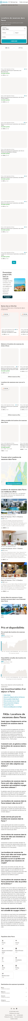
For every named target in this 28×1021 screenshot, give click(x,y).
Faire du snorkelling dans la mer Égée (13, 706)
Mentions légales (8, 1015)
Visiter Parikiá (7, 695)
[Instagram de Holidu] (11, 1008)
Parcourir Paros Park (9, 705)
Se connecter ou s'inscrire (7, 297)
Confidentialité (20, 1015)
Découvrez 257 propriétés (14, 483)
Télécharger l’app (14, 2)
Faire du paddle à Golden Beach (11, 699)
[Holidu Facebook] (16, 1008)
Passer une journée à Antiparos (11, 703)
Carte (8, 47)
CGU (14, 1015)
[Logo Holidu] (4, 2)
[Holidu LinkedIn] (14, 1008)
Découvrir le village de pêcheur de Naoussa (14, 697)
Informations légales (18, 1016)
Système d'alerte (14, 1018)
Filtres (21, 47)
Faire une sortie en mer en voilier (11, 701)
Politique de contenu (8, 1016)
